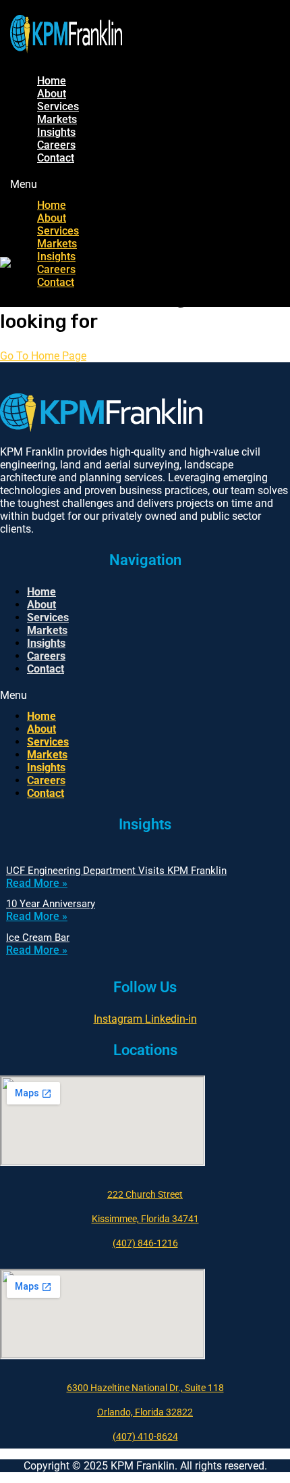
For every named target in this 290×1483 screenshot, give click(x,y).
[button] (84, 184)
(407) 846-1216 (145, 1243)
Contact (55, 157)
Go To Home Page (43, 355)
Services (58, 106)
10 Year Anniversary (50, 904)
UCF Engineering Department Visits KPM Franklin (116, 871)
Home (51, 80)
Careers (56, 145)
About (51, 93)
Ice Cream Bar (37, 937)
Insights (56, 132)
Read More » (36, 883)
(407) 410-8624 (145, 1436)
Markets (57, 119)
